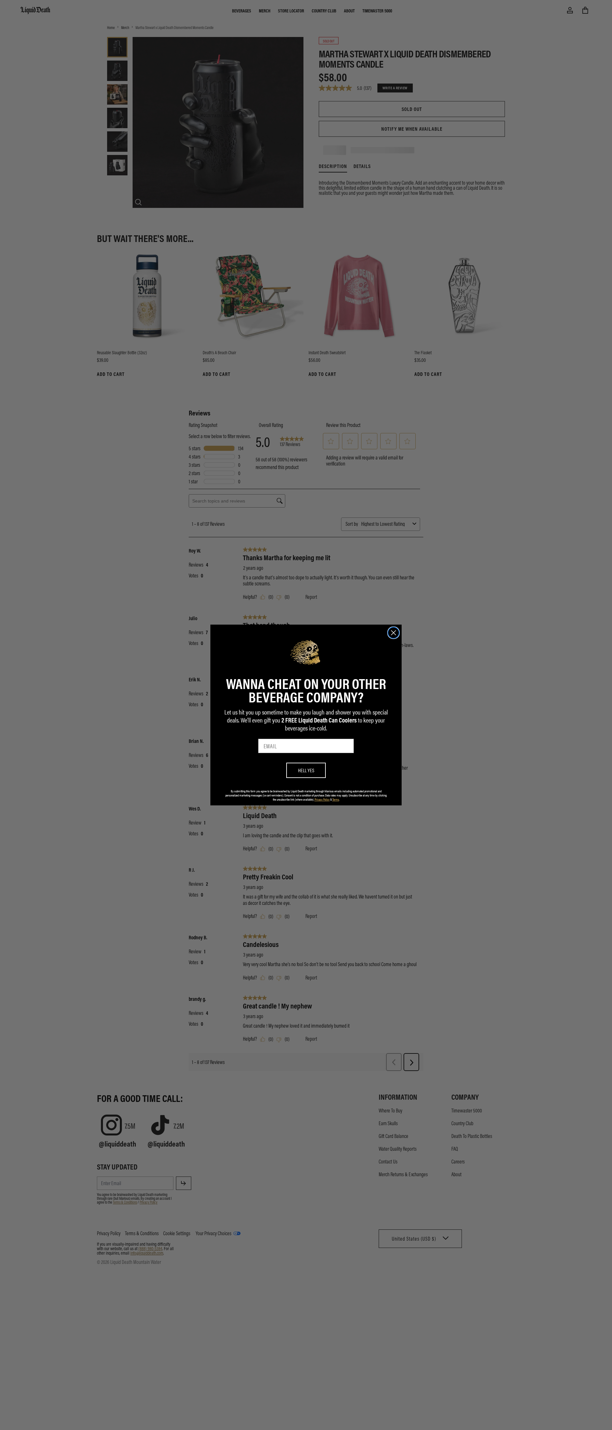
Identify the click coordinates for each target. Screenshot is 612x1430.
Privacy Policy (322, 799)
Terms (335, 799)
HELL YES (306, 770)
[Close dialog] (393, 632)
